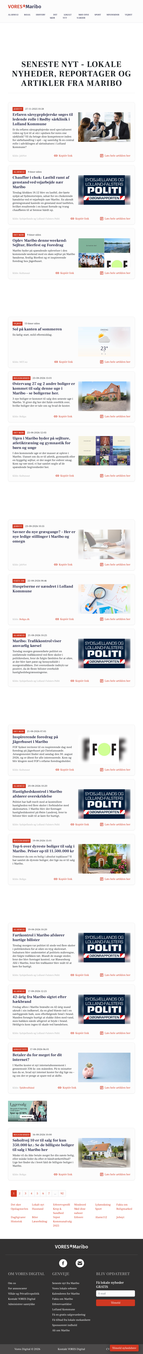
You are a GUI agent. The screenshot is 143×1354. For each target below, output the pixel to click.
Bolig (27, 14)
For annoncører (17, 1288)
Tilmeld (115, 1303)
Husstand (37, 1209)
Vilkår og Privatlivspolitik (23, 1293)
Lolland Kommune (63, 1309)
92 (62, 1193)
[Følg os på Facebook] (63, 1263)
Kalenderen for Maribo (66, 1293)
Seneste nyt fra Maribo (65, 1283)
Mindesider (113, 14)
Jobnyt (120, 1217)
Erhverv (40, 14)
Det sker (16, 1204)
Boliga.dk (24, 619)
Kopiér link (65, 155)
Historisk (16, 1221)
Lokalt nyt (38, 1204)
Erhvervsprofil (61, 1204)
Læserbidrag (39, 1221)
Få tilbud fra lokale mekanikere (71, 1320)
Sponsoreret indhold (64, 1325)
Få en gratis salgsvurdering (68, 1314)
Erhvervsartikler (62, 1304)
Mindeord (80, 1204)
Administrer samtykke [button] (21, 1304)
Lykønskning (103, 1204)
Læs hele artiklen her (117, 155)
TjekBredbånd (26, 1087)
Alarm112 (13, 14)
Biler (35, 1217)
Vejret (128, 14)
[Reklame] (27, 1111)
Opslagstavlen (19, 1209)
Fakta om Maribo (62, 1299)
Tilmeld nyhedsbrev (124, 1348)
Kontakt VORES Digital (21, 1299)
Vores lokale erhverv (64, 1288)
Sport (98, 14)
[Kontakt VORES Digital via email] (80, 1263)
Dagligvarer (18, 1217)
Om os (12, 1283)
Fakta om (122, 1204)
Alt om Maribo (61, 1330)
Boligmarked (124, 1209)
